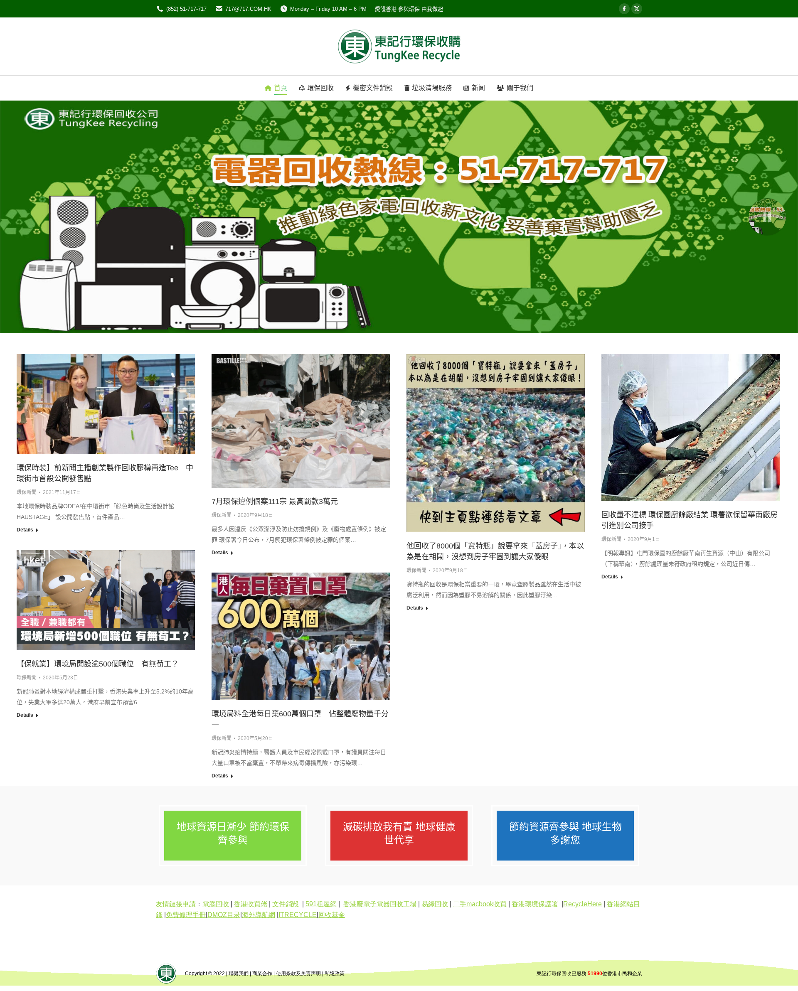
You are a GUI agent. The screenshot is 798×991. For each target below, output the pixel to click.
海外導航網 (258, 914)
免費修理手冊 (186, 914)
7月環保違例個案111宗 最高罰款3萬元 (275, 501)
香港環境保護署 (535, 903)
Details (25, 530)
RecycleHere (582, 903)
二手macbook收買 (480, 903)
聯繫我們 (239, 973)
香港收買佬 (250, 903)
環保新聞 (27, 492)
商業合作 (262, 973)
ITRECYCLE (297, 914)
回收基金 (331, 914)
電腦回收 (215, 903)
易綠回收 (434, 903)
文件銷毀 (285, 903)
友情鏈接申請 (176, 903)
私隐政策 (335, 973)
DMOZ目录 (223, 914)
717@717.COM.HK (248, 9)
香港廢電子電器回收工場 (379, 903)
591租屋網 (321, 903)
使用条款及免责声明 (298, 973)
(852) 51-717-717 (186, 9)
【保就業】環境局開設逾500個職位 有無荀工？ (98, 664)
